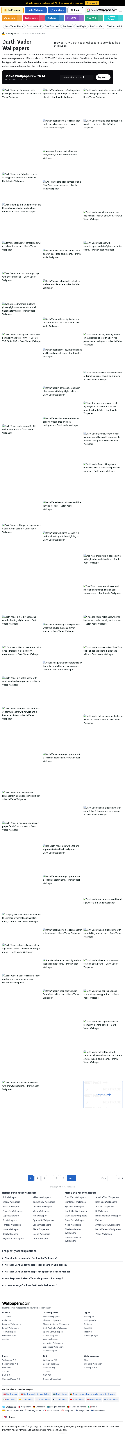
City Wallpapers (50, 1350)
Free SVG (71, 18)
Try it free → (92, 3)
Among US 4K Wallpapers (107, 1225)
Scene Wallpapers (41, 1234)
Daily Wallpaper (9, 1335)
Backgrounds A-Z (10, 1364)
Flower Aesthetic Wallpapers (56, 1324)
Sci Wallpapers (10, 1220)
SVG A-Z (6, 1371)
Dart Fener (11, 1399)
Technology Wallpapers (44, 1202)
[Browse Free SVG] (81, 18)
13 (63, 1178)
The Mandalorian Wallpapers (73, 1231)
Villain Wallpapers (11, 1206)
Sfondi (94, 1407)
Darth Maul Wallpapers (76, 1211)
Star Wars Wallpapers (75, 1197)
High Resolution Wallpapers (108, 1215)
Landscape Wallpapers (53, 1347)
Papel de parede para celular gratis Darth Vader (94, 1394)
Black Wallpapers (41, 1229)
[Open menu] (120, 10)
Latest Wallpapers (10, 1328)
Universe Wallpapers (42, 1206)
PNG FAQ (47, 1375)
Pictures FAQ (49, 1368)
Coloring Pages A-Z (11, 1379)
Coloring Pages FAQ (52, 1379)
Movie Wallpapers (11, 1229)
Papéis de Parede (78, 1407)
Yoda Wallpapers (73, 1225)
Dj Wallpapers (101, 1211)
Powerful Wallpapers (13, 1211)
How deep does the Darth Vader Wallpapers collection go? (34, 1278)
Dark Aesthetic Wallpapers (55, 1328)
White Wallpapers (41, 1211)
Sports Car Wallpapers (53, 1332)
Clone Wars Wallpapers (76, 1215)
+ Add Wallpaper (35, 10)
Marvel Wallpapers (51, 1317)
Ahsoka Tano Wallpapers (107, 1197)
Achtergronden (34, 1410)
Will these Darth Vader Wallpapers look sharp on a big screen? (36, 1265)
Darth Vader (11, 1394)
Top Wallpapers (9, 1332)
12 (56, 1178)
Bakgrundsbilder (57, 1407)
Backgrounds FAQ (51, 1364)
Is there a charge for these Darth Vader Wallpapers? (31, 1285)
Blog (86, 1360)
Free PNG (91, 18)
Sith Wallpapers (10, 1197)
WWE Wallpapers (50, 1339)
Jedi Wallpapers (10, 1234)
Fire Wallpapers (40, 1215)
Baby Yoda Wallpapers (106, 1202)
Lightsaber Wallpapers (75, 1202)
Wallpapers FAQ (50, 1360)
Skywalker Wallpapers (13, 1238)
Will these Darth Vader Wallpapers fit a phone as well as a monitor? (38, 1271)
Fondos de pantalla (14, 1410)
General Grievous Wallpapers (73, 1239)
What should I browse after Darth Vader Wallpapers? (31, 1258)
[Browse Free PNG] (100, 18)
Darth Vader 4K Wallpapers (108, 1229)
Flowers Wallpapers (52, 1320)
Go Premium (14, 10)
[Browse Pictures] (61, 18)
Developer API (90, 1368)
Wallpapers (9, 18)
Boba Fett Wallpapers (75, 1220)
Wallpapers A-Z (9, 1360)
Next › (71, 1178)
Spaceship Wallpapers (43, 1220)
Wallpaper (40, 1407)
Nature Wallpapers (51, 1335)
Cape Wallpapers (11, 1215)
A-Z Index (6, 1317)
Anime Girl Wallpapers (53, 1343)
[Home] (3, 33)
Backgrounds (31, 18)
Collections (7, 1320)
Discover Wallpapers (11, 1324)
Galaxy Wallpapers (11, 1202)
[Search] (112, 10)
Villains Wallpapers (42, 1197)
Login (77, 10)
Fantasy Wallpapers (12, 1225)
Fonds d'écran (53, 1410)
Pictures (52, 18)
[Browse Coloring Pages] (120, 18)
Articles (5, 1339)
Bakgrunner (84, 1410)
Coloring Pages (111, 18)
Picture (98, 1220)
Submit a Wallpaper (93, 1364)
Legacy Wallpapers (42, 1225)
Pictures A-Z (8, 1368)
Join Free (59, 10)
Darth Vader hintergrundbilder (36, 1394)
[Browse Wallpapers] (19, 18)
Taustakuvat (99, 1410)
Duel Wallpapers (40, 1238)
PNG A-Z (6, 1375)
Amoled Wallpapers (104, 1206)
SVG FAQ (47, 1371)
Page (104, 1178)
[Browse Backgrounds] (42, 18)
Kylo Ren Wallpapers (74, 1206)
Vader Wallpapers (103, 1234)
